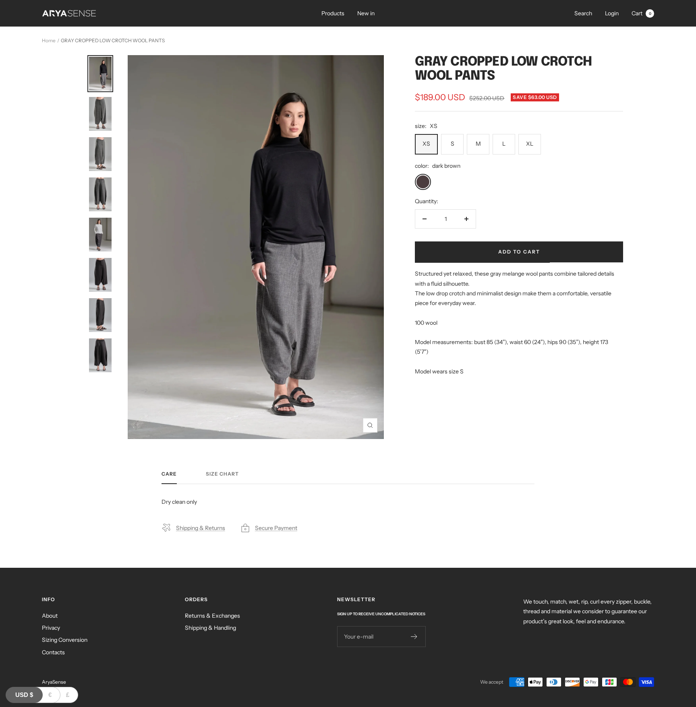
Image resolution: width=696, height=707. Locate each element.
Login (612, 13)
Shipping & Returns (200, 528)
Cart (641, 13)
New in (366, 13)
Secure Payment (276, 528)
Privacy (51, 627)
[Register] (414, 636)
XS (426, 143)
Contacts (53, 652)
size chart (222, 474)
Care (169, 474)
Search (583, 13)
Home (49, 40)
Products (332, 13)
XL (529, 143)
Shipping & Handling (210, 627)
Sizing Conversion (64, 639)
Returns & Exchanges (212, 615)
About (50, 615)
